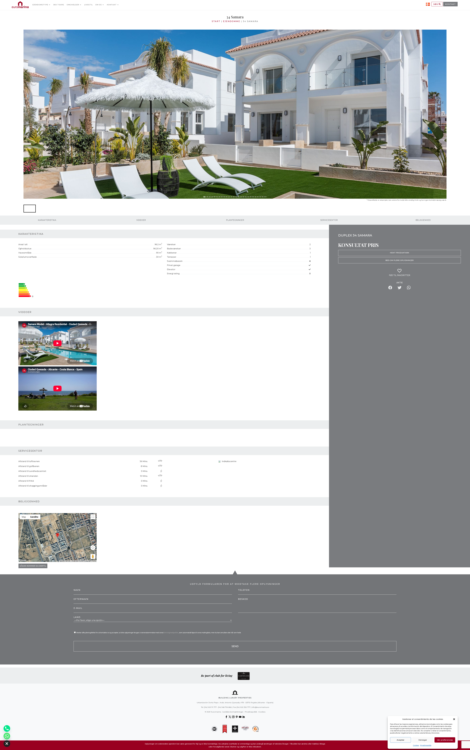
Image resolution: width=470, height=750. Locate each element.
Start (216, 21)
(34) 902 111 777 (210, 707)
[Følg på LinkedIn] (243, 716)
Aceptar (400, 740)
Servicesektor (329, 220)
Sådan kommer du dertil (33, 566)
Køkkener (172, 253)
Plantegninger (235, 220)
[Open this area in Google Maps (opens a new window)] (23, 560)
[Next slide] (443, 114)
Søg (436, 4)
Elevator (171, 269)
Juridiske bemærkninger (232, 712)
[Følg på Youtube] (240, 716)
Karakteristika (47, 220)
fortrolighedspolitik (171, 633)
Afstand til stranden (28, 476)
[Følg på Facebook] (226, 716)
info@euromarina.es (260, 707)
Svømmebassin (174, 261)
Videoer (141, 220)
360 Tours (58, 5)
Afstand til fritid (26, 481)
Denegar (422, 740)
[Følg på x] (229, 716)
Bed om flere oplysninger (399, 260)
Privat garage (173, 265)
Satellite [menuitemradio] (34, 517)
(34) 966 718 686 (224, 707)
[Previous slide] (26, 114)
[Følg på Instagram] (233, 716)
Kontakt (112, 5)
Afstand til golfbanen (28, 466)
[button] (454, 719)
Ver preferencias (445, 740)
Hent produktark (399, 253)
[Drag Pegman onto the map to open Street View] (92, 556)
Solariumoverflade (27, 257)
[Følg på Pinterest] (236, 716)
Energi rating (173, 273)
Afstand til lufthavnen (29, 461)
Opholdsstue (24, 248)
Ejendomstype (40, 5)
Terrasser (171, 257)
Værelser (171, 244)
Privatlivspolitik (425, 745)
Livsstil (88, 5)
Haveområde (24, 253)
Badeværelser (174, 248)
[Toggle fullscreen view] (92, 516)
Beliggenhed (423, 220)
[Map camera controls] (92, 547)
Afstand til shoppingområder (32, 486)
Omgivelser (73, 5)
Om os (98, 5)
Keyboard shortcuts (64, 561)
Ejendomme (231, 21)
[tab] (204, 197)
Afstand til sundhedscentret (32, 471)
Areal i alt (23, 244)
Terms (94, 561)
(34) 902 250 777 (243, 707)
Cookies (416, 745)
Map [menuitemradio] (24, 517)
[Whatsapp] (7, 736)
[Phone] (7, 728)
